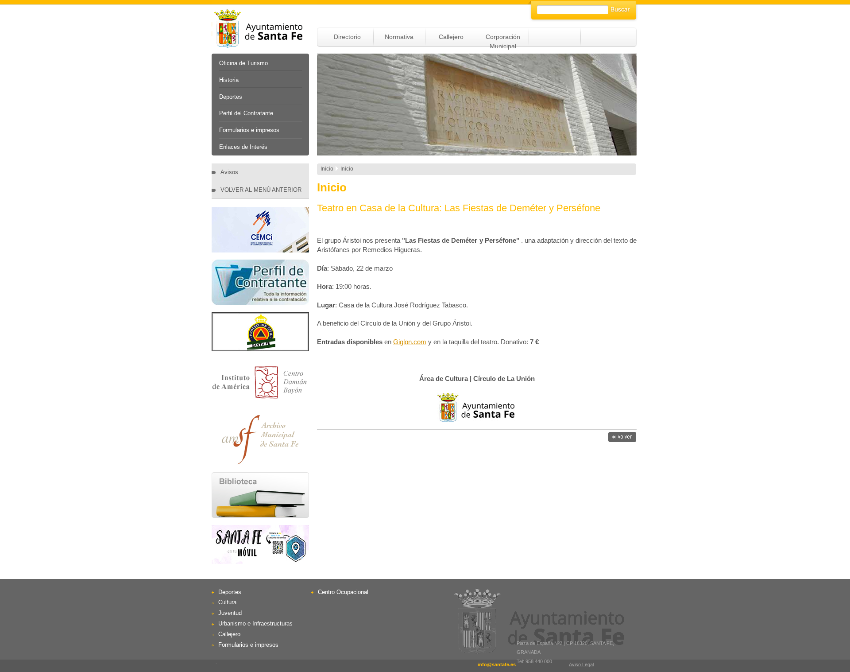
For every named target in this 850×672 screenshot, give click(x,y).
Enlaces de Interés (243, 147)
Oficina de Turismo (243, 63)
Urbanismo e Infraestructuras (255, 623)
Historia (229, 80)
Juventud (230, 613)
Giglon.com (409, 342)
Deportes (230, 96)
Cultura (227, 602)
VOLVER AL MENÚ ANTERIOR (260, 189)
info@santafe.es (497, 664)
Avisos (229, 172)
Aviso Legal (581, 664)
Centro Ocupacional (343, 592)
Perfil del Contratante (246, 113)
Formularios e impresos (249, 130)
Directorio (347, 36)
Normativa (399, 36)
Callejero (451, 36)
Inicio (327, 169)
